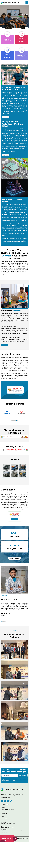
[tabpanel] (14, 17)
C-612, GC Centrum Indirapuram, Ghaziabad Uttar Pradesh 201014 (12, 831)
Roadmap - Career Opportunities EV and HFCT (6, 838)
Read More (4, 345)
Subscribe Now (22, 775)
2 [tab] (12, 420)
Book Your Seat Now (15, 558)
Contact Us (4, 819)
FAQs (3, 816)
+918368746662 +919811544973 (8, 823)
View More (5, 117)
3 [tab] (13, 420)
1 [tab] (11, 420)
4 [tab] (14, 420)
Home (3, 807)
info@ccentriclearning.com (7, 827)
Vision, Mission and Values (8, 809)
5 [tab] (15, 420)
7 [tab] (17, 420)
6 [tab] (16, 420)
